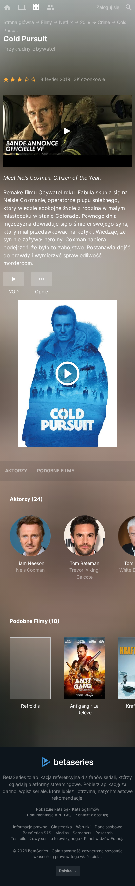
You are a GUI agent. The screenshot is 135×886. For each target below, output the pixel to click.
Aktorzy (16, 470)
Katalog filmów (85, 809)
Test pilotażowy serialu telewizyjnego (45, 838)
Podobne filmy (56, 470)
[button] (30, 551)
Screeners (82, 832)
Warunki (83, 826)
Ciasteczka (61, 826)
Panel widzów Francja (104, 838)
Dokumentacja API (44, 815)
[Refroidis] (30, 668)
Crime (104, 22)
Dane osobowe (108, 826)
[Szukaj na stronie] (129, 7)
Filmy (46, 22)
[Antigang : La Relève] (84, 668)
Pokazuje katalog (52, 809)
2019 (85, 22)
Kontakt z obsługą (91, 815)
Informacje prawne (30, 826)
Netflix (66, 22)
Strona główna (18, 22)
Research (104, 832)
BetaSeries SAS (37, 832)
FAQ (67, 815)
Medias (62, 832)
